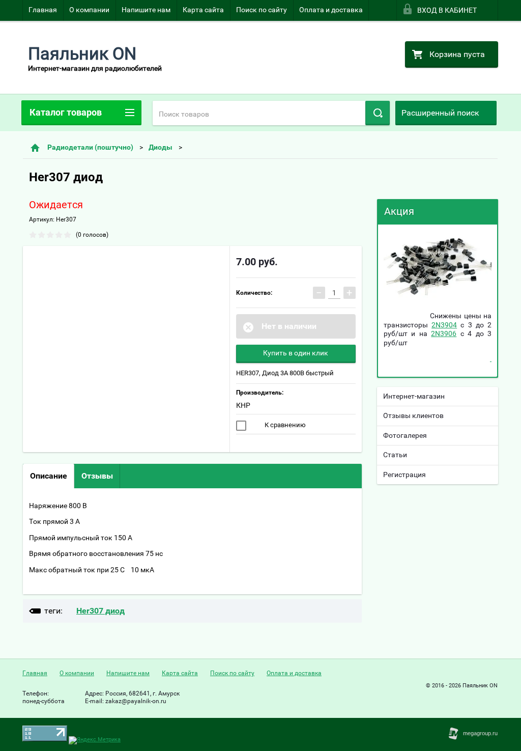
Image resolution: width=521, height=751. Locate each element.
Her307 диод (100, 611)
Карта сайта (203, 10)
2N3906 (443, 333)
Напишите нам (146, 10)
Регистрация (404, 474)
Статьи (395, 455)
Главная (42, 10)
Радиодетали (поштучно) (90, 147)
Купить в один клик (295, 353)
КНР (243, 405)
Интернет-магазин (414, 396)
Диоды (160, 147)
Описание (48, 476)
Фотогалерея (405, 435)
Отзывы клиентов (413, 415)
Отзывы (97, 476)
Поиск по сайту (261, 10)
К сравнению (284, 425)
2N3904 (444, 325)
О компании (89, 10)
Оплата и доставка (331, 10)
